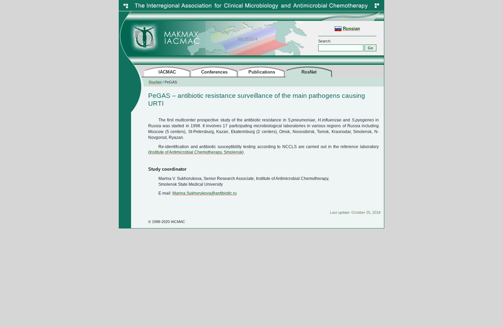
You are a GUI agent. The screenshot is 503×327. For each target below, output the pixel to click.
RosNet (155, 82)
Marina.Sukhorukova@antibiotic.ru (204, 193)
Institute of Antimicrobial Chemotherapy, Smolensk (196, 152)
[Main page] (143, 54)
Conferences (214, 72)
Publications (261, 72)
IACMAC (167, 72)
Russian (351, 28)
